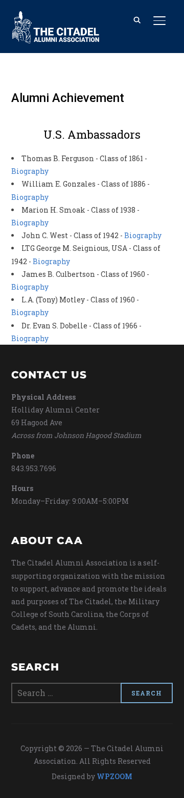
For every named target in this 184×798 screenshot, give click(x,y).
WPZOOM (114, 776)
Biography (30, 171)
